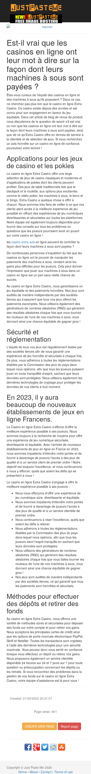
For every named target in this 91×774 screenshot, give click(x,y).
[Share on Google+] (36, 747)
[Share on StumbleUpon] (61, 747)
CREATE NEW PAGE (39, 726)
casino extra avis (23, 242)
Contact (46, 772)
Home (22, 772)
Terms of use (63, 772)
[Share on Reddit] (53, 747)
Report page (69, 726)
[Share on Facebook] (28, 747)
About (34, 772)
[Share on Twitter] (44, 747)
